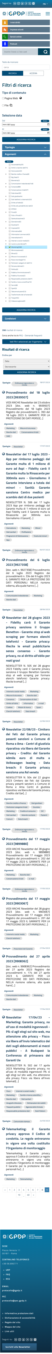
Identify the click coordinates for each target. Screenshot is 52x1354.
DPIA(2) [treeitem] (13, 209)
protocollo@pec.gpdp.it (14, 1300)
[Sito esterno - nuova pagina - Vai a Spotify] (35, 1339)
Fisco (8, 1091)
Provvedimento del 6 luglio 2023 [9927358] (28, 562)
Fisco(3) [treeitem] (14, 212)
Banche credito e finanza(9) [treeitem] (20, 174)
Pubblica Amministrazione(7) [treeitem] (20, 272)
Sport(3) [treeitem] (14, 288)
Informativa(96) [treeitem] (16, 231)
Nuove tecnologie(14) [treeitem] (18, 259)
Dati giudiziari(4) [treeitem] (16, 196)
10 (19, 1194)
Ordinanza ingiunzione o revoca (24, 384)
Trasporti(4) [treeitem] (15, 298)
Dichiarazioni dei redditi (36, 1103)
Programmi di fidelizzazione (17, 536)
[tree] (26, 233)
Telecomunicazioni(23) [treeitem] (18, 291)
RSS (8, 1278)
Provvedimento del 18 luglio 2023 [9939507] (28, 395)
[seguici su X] (29, 3)
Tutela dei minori (40, 536)
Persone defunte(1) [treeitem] (17, 266)
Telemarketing (25, 1179)
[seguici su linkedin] (14, 3)
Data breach (30, 711)
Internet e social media (15, 691)
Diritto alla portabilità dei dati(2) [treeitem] (22, 206)
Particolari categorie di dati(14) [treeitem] (21, 263)
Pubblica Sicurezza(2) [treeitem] (18, 275)
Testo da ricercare (10, 62)
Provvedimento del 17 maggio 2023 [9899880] (28, 841)
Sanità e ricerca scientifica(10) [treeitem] (21, 282)
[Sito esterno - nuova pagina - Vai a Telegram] (27, 1339)
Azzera (45, 121)
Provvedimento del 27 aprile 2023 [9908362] (28, 958)
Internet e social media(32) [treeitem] (20, 240)
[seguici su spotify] (33, 3)
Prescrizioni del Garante (23, 948)
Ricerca (13, 73)
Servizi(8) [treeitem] (14, 285)
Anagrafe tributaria (13, 1103)
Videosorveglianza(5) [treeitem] (18, 301)
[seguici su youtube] (22, 3)
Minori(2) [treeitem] (14, 253)
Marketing (10, 428)
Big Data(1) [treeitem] (15, 177)
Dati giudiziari (36, 803)
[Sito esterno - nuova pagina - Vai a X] (31, 1339)
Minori (37, 528)
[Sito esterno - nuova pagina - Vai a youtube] (23, 1339)
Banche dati (11, 432)
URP (8, 1269)
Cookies (9, 707)
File (6, 105)
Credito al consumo (27, 811)
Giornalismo (11, 528)
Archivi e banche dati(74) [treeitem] (19, 167)
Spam (38, 707)
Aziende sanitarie (28, 815)
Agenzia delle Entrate (34, 1107)
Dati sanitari (11, 532)
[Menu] (48, 14)
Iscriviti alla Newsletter (17, 1346)
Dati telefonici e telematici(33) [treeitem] (21, 199)
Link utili (9, 1331)
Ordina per (7, 355)
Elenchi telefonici (13, 711)
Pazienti (44, 815)
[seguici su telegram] (26, 3)
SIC (42, 811)
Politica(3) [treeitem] (14, 269)
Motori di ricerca (24, 707)
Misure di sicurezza (27, 428)
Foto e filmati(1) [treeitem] (16, 215)
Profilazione (26, 532)
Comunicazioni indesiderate (17, 595)
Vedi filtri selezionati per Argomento (26, 341)
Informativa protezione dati (19, 1313)
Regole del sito (12, 1322)
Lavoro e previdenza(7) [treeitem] (18, 244)
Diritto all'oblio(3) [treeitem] (17, 202)
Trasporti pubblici (13, 1107)
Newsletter (18, 446)
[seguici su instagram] (18, 3)
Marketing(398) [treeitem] (16, 247)
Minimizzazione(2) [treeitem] (17, 250)
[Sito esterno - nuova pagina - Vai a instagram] (19, 1339)
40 (28, 1194)
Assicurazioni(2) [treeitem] (16, 171)
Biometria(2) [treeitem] (15, 180)
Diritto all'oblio (12, 703)
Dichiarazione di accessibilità (20, 1317)
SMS (8, 436)
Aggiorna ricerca (26, 139)
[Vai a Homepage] (22, 1238)
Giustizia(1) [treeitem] (15, 225)
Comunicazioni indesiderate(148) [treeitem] (22, 183)
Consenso (10, 699)
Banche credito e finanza (16, 803)
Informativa (28, 703)
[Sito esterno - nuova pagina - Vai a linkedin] (15, 1339)
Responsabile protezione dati (18, 1111)
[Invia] (44, 51)
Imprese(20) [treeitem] (15, 228)
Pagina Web (11, 98)
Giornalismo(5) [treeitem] (16, 221)
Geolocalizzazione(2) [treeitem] (18, 218)
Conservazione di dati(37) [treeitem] (19, 190)
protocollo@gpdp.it (12, 1290)
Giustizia (36, 807)
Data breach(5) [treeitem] (16, 193)
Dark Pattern (40, 1111)
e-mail (41, 703)
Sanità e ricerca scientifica (30, 1095)
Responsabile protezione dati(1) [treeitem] (21, 279)
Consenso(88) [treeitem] (16, 186)
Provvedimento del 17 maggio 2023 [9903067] (28, 901)
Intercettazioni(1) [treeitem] (17, 237)
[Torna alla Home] (21, 13)
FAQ (8, 1274)
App (8, 540)
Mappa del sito (12, 1326)
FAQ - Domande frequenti (30, 335)
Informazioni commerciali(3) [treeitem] (20, 234)
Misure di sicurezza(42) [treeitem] (19, 256)
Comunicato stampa (22, 1121)
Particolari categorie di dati (16, 807)
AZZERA (33, 73)
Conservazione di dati (29, 432)
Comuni (9, 819)
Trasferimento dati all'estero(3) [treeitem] (21, 294)
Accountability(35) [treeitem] (17, 164)
